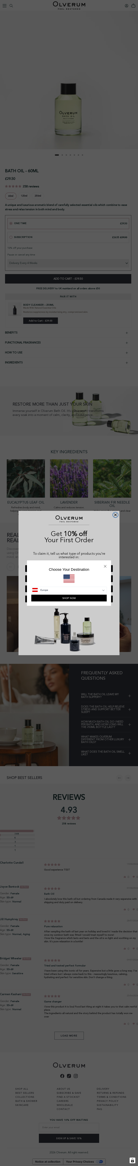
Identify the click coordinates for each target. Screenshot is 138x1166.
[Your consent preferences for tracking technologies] (132, 1160)
